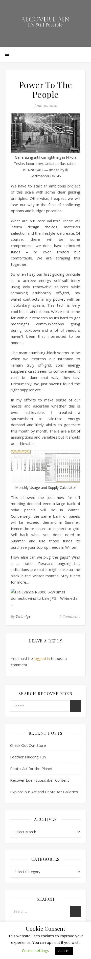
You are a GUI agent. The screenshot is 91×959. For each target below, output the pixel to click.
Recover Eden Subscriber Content (39, 780)
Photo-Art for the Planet (31, 768)
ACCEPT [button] (64, 950)
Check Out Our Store (28, 745)
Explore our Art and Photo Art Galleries (44, 791)
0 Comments (69, 616)
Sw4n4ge (23, 616)
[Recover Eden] (45, 23)
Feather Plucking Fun (28, 756)
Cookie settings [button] (35, 950)
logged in (42, 658)
